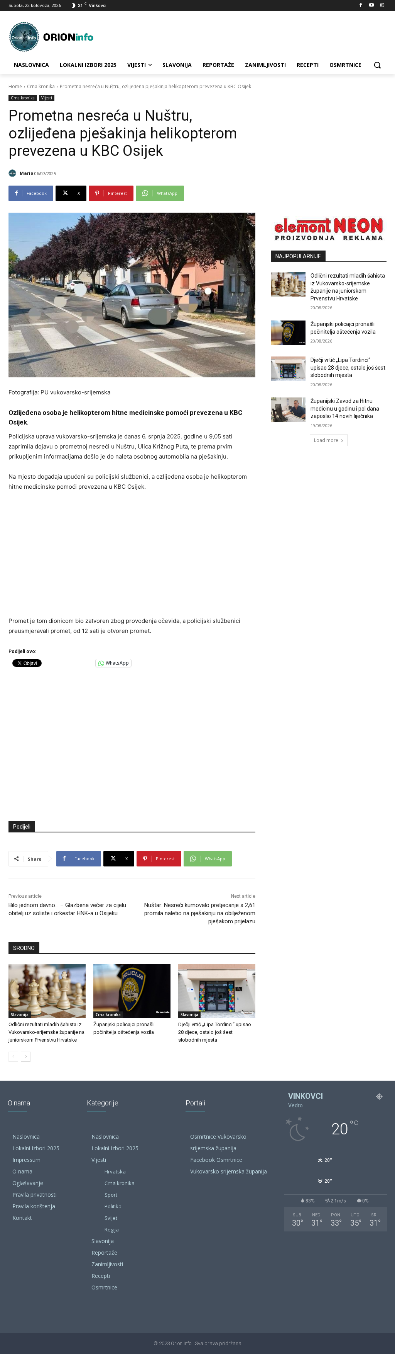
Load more (326, 440)
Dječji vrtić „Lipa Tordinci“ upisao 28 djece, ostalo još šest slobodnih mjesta (214, 1032)
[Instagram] (382, 5)
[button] (377, 65)
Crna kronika (41, 86)
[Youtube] (371, 5)
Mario (26, 173)
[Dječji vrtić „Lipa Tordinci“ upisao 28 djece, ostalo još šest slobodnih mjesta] (216, 991)
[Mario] (13, 173)
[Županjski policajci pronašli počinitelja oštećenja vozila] (131, 991)
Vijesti (46, 98)
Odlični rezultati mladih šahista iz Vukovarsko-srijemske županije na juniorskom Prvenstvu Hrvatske (46, 1032)
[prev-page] (13, 1057)
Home (15, 86)
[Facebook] (360, 5)
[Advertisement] (131, 556)
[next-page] (25, 1057)
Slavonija (20, 1014)
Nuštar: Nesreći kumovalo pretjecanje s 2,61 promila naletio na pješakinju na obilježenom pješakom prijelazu (199, 913)
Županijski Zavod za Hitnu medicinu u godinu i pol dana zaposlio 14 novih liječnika (345, 408)
